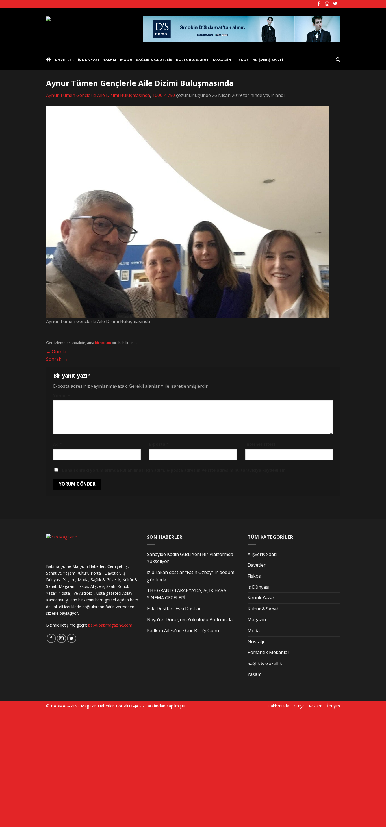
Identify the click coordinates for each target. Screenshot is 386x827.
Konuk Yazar (261, 598)
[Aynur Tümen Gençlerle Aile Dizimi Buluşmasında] (187, 211)
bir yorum (103, 342)
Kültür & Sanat (192, 59)
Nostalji (256, 641)
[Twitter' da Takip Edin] (335, 4)
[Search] (338, 59)
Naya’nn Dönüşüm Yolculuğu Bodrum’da (190, 619)
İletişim (333, 706)
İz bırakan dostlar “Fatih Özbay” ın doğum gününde (190, 576)
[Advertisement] (96, 768)
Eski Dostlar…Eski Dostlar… (175, 608)
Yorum (61, 395)
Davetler (64, 59)
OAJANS (136, 706)
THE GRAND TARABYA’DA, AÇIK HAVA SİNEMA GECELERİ (186, 594)
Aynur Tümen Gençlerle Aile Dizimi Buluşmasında (98, 95)
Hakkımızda (278, 706)
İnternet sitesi (260, 444)
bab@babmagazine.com (110, 625)
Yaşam (109, 59)
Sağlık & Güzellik (154, 59)
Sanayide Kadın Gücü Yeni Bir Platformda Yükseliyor (190, 558)
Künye (299, 706)
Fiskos (242, 59)
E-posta (159, 444)
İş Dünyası (88, 59)
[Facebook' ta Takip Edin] (319, 4)
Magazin (222, 59)
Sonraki (57, 359)
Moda (126, 59)
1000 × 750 (163, 95)
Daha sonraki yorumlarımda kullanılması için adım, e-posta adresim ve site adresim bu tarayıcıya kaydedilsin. (174, 470)
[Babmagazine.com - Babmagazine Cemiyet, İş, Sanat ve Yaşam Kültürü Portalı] (90, 29)
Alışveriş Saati (268, 59)
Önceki (56, 351)
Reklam (315, 706)
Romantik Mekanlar (268, 652)
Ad (57, 444)
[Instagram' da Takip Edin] (327, 4)
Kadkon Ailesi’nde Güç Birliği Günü (183, 630)
